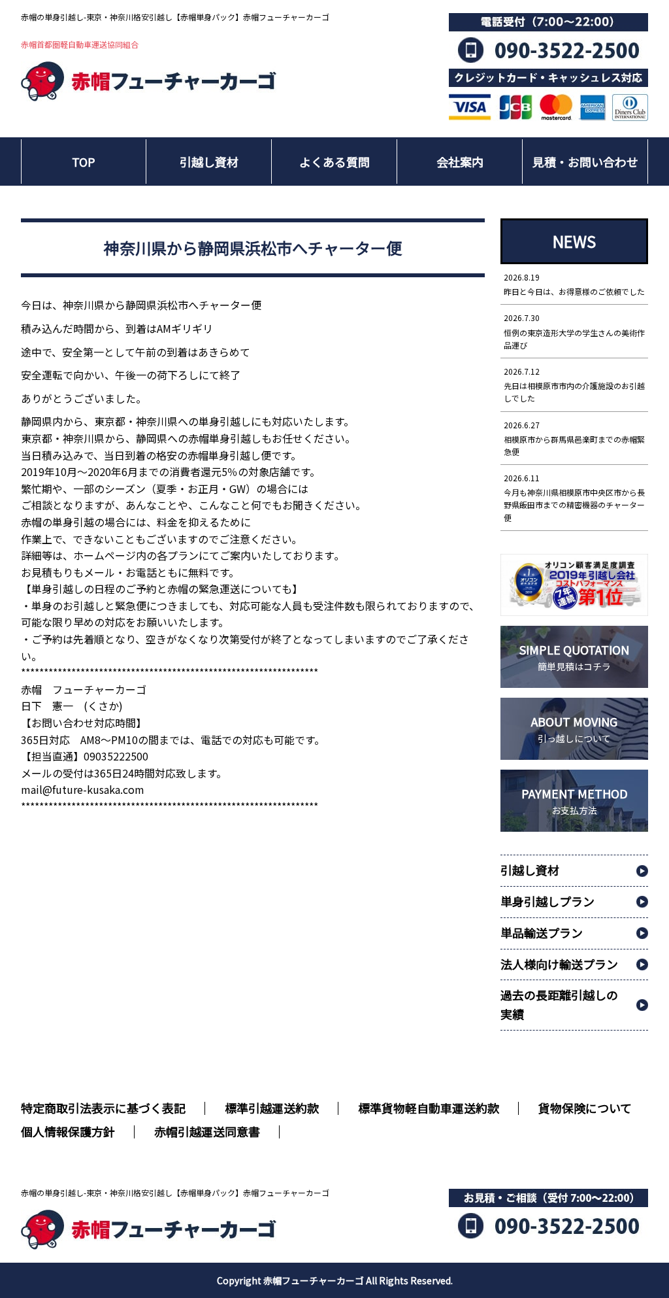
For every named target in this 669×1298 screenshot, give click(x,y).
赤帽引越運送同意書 (207, 1131)
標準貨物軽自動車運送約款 (428, 1107)
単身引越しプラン (547, 901)
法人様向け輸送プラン (559, 963)
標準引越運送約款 (272, 1107)
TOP (83, 161)
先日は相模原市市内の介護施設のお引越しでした (574, 384)
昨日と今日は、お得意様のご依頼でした (574, 284)
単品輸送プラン (541, 932)
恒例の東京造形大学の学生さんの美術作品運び (574, 331)
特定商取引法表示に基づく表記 (103, 1107)
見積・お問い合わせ (585, 161)
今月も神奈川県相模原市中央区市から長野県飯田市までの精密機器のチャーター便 (574, 497)
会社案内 (459, 161)
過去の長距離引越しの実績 (559, 1004)
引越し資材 (209, 161)
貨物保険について (585, 1107)
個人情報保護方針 (68, 1131)
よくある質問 (334, 161)
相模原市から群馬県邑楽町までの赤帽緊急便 (574, 438)
